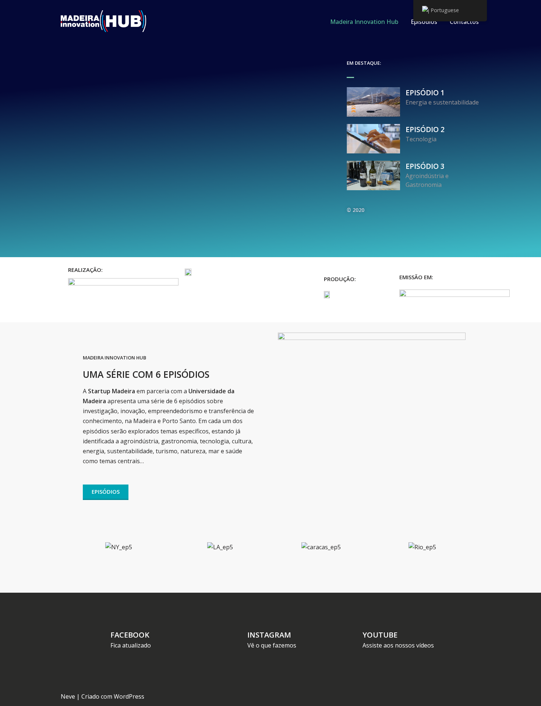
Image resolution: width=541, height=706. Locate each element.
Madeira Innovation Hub (364, 22)
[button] (75, 547)
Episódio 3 (425, 166)
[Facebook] (100, 635)
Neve (68, 696)
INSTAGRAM (269, 635)
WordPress (129, 696)
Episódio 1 (425, 92)
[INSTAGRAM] (235, 635)
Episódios (424, 22)
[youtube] (351, 635)
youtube (380, 635)
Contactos (464, 22)
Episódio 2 (425, 129)
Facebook (129, 635)
